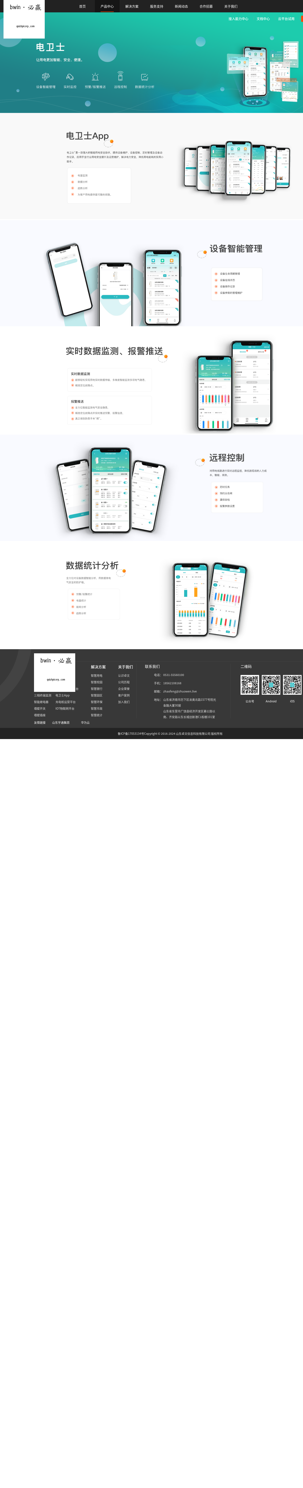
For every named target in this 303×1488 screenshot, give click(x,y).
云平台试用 (286, 18)
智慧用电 (96, 675)
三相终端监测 (42, 695)
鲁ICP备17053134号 (131, 733)
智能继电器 (41, 702)
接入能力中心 (238, 18)
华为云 (85, 722)
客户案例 (124, 695)
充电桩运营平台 (65, 702)
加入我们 (124, 702)
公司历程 (124, 682)
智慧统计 (96, 715)
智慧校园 (96, 682)
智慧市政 (96, 708)
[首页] (24, 18)
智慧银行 (96, 688)
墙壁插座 (40, 715)
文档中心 (263, 18)
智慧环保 (96, 702)
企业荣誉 (124, 688)
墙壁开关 (40, 708)
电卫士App (62, 695)
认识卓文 (124, 675)
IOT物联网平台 (64, 708)
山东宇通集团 (60, 722)
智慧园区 (96, 695)
